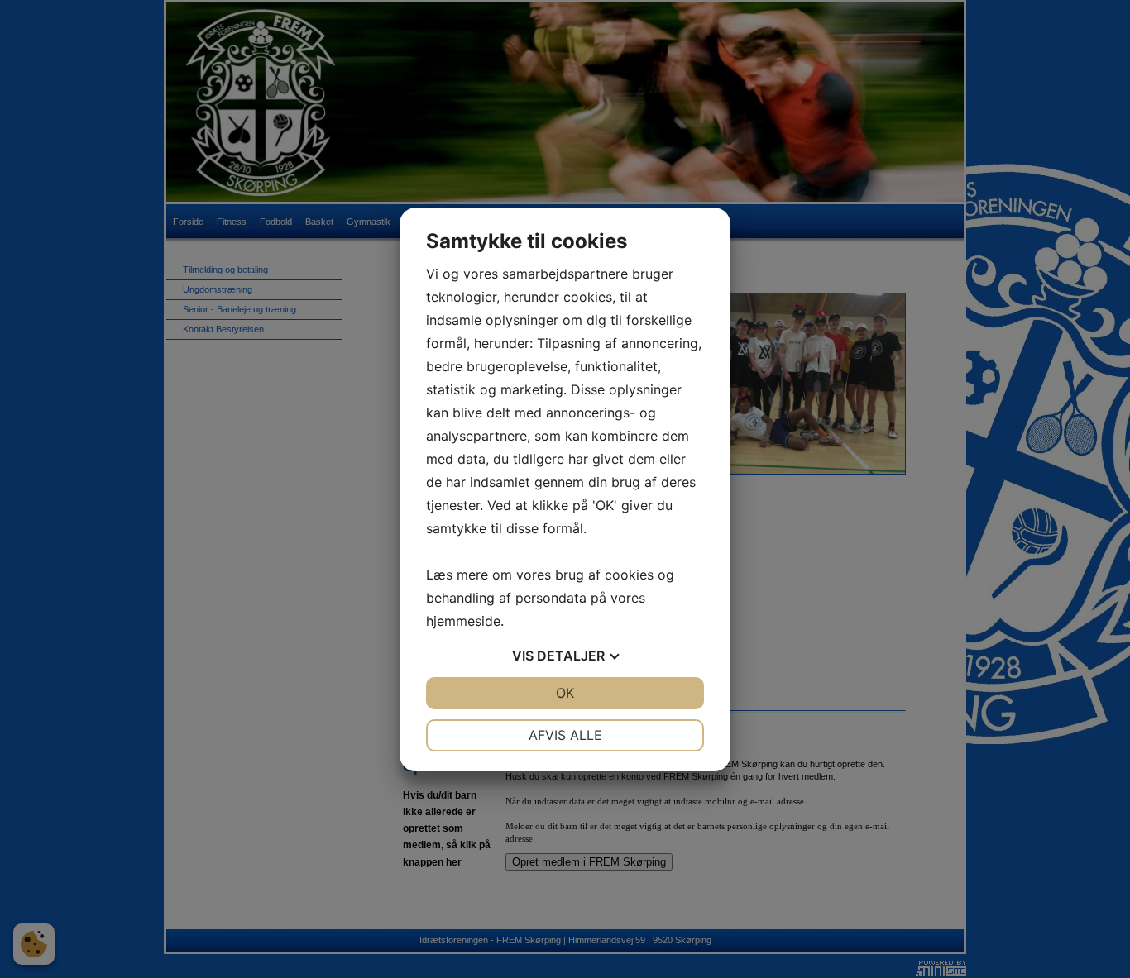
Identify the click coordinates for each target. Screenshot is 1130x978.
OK (565, 693)
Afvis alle (565, 735)
